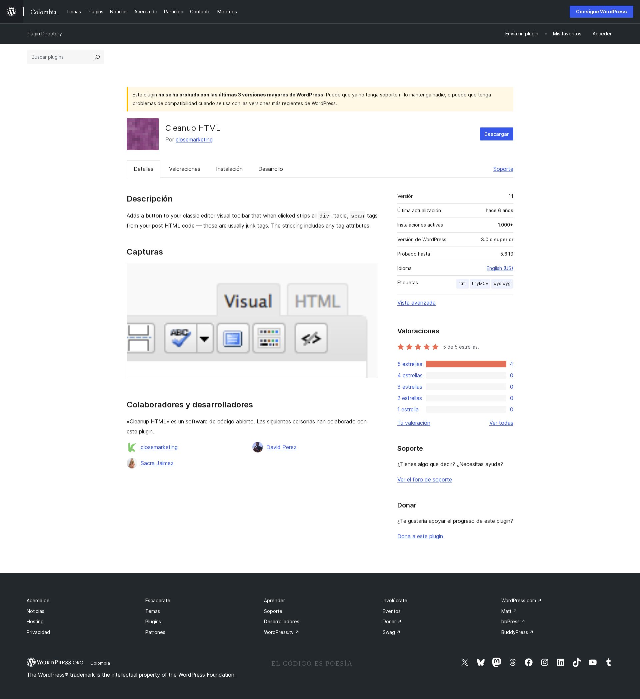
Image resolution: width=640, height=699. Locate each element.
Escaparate (157, 600)
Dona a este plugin (420, 536)
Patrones (155, 632)
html (462, 283)
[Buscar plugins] (97, 57)
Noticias (35, 611)
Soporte (503, 168)
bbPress (513, 621)
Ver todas (501, 422)
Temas (152, 611)
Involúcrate (395, 600)
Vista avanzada (416, 302)
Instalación (229, 168)
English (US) (500, 268)
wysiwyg (502, 283)
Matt (509, 611)
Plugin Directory (44, 33)
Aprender (274, 600)
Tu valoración (413, 422)
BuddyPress (517, 632)
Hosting (35, 621)
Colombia (100, 663)
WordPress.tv (281, 632)
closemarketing (194, 139)
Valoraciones (184, 168)
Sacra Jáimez (157, 463)
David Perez (281, 447)
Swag (392, 632)
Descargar (496, 134)
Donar (392, 621)
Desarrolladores (281, 621)
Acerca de (38, 600)
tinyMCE (480, 283)
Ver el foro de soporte (424, 479)
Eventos (392, 611)
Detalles (143, 168)
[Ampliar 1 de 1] (369, 272)
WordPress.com (521, 600)
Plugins (153, 621)
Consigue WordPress (601, 11)
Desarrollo (270, 168)
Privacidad (38, 632)
